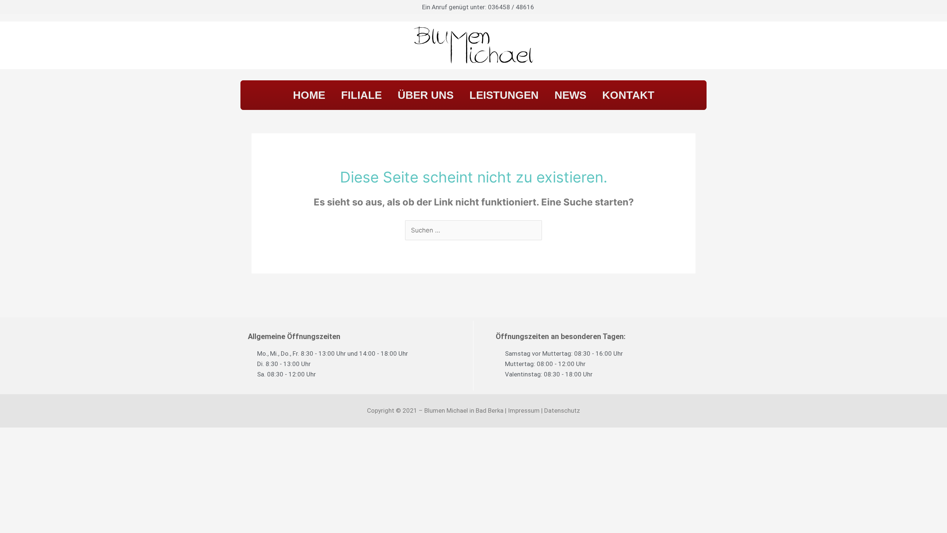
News (570, 95)
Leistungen (504, 95)
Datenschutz (562, 410)
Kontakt (628, 95)
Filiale (361, 95)
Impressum (524, 410)
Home (309, 95)
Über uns (426, 95)
